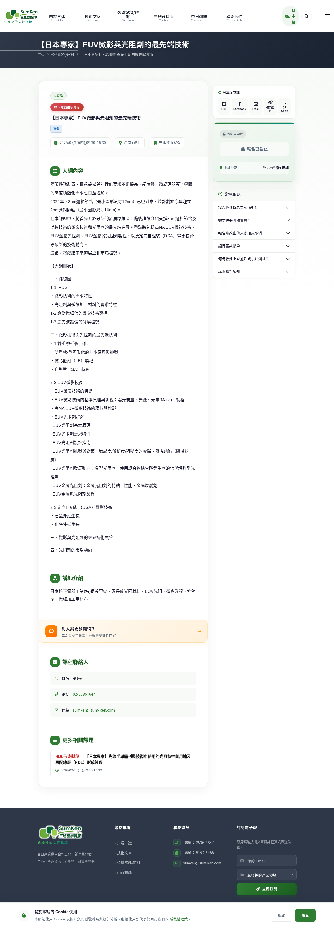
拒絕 (281, 915)
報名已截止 (257, 149)
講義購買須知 (229, 272)
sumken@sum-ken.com (94, 710)
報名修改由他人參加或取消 (240, 233)
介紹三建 (124, 842)
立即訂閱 (269, 888)
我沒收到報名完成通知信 (238, 207)
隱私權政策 (179, 919)
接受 (305, 915)
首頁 (41, 54)
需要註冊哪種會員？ (234, 220)
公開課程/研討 (128, 16)
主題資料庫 (164, 18)
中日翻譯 (199, 18)
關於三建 (57, 18)
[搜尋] (306, 16)
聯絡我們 (234, 18)
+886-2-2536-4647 (198, 842)
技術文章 (92, 18)
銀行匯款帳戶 (229, 246)
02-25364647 (84, 694)
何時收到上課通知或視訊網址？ (243, 259)
